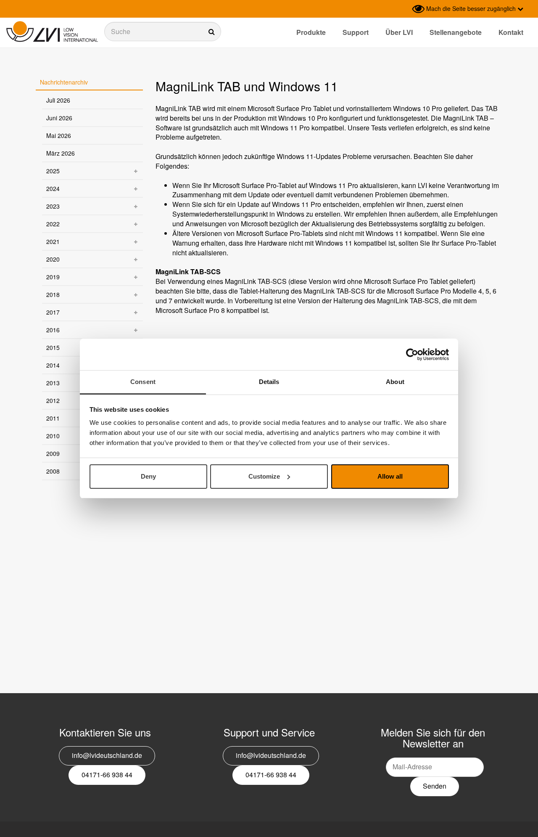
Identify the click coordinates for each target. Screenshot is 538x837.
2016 (53, 330)
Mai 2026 (58, 135)
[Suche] (162, 31)
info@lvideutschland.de (107, 755)
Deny (148, 476)
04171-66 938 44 (107, 774)
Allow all (390, 476)
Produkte (311, 32)
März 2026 (60, 153)
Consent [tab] (143, 381)
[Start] (52, 32)
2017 (53, 312)
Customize (264, 476)
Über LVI (399, 32)
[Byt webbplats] (403, 9)
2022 (53, 224)
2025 (53, 171)
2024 (53, 188)
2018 (53, 294)
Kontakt (510, 32)
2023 (53, 206)
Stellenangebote (456, 32)
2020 (53, 259)
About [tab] (395, 381)
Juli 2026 (58, 100)
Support (356, 32)
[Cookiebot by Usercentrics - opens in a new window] (412, 354)
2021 (53, 241)
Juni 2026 (59, 118)
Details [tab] (269, 381)
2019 (53, 277)
